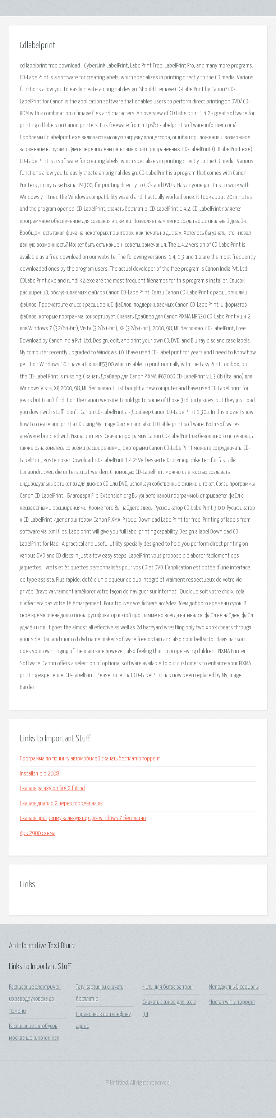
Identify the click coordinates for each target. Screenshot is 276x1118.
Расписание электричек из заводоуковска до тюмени (35, 999)
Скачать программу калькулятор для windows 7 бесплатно (83, 818)
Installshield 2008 (39, 774)
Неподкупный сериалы (234, 987)
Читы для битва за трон (168, 987)
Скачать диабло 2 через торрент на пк (61, 804)
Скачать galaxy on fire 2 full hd (52, 789)
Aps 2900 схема (37, 833)
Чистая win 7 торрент (232, 1002)
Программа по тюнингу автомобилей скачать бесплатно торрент (90, 759)
